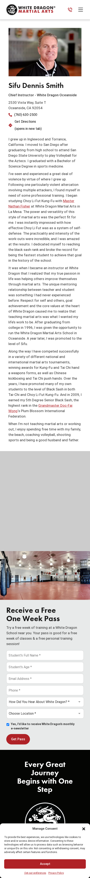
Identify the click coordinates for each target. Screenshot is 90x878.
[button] (84, 829)
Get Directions (25, 122)
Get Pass (18, 739)
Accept (45, 864)
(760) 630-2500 (25, 115)
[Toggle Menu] (81, 9)
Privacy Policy (56, 873)
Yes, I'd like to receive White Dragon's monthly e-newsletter (43, 726)
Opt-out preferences (35, 873)
